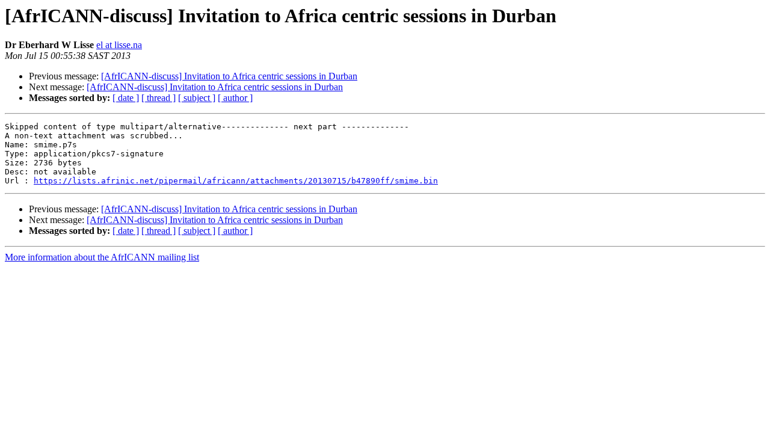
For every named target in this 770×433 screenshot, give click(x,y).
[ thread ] (158, 98)
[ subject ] (196, 98)
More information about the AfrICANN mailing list (102, 257)
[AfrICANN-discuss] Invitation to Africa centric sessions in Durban (229, 76)
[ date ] (125, 98)
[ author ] (235, 98)
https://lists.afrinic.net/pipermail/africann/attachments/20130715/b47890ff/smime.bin (236, 180)
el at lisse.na (119, 45)
